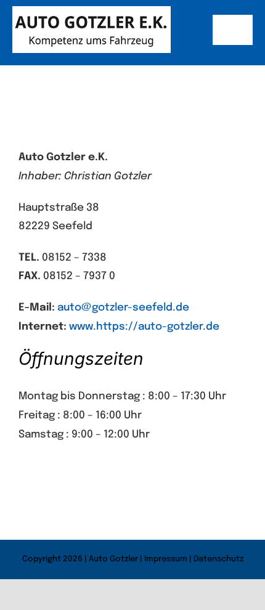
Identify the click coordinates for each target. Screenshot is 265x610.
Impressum (165, 559)
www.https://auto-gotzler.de (144, 327)
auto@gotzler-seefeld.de (123, 308)
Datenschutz (218, 559)
